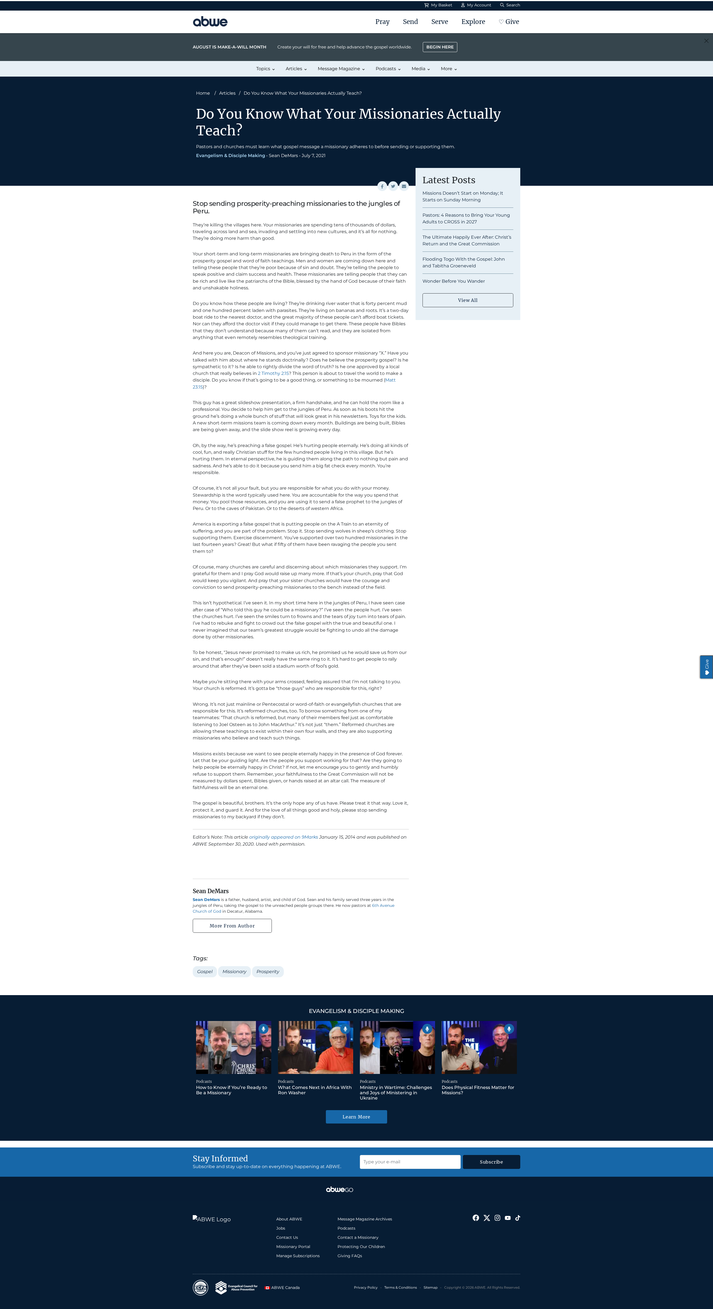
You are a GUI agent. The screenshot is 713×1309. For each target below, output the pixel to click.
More (446, 68)
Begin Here (440, 47)
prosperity (268, 971)
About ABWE (289, 1219)
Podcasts (386, 68)
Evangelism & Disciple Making (230, 155)
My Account (478, 5)
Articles (294, 68)
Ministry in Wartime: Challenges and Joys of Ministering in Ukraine (396, 1093)
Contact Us (287, 1237)
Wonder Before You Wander (454, 281)
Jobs (280, 1228)
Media (418, 68)
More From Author (232, 926)
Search (512, 5)
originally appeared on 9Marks (283, 837)
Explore (473, 22)
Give (707, 664)
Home (203, 93)
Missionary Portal (293, 1246)
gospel (205, 971)
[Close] (706, 40)
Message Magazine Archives (365, 1219)
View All (467, 300)
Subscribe (491, 1162)
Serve (439, 22)
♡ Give (509, 22)
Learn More (356, 1117)
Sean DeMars (283, 155)
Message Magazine (339, 68)
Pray (382, 22)
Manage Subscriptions (298, 1255)
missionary (234, 971)
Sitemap (431, 1287)
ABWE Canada (283, 1287)
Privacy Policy (366, 1287)
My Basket (441, 5)
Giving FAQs (350, 1255)
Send (410, 22)
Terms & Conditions (400, 1287)
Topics (263, 68)
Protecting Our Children (361, 1246)
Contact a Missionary (358, 1237)
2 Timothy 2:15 (273, 373)
